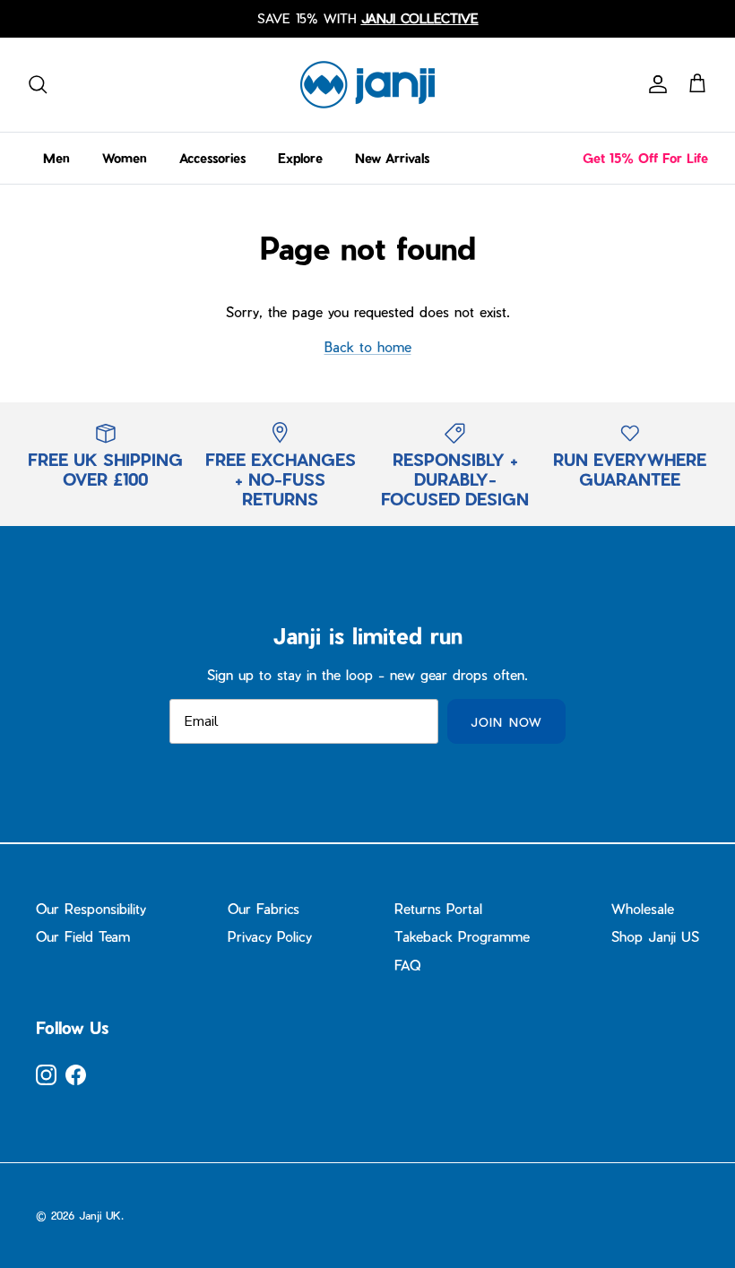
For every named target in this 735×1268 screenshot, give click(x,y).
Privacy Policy (270, 936)
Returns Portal (438, 909)
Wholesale (642, 909)
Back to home (367, 347)
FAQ (407, 965)
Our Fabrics (263, 909)
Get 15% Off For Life (645, 158)
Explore (300, 158)
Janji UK (100, 1215)
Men (56, 158)
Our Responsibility (91, 909)
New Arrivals (392, 158)
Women (124, 158)
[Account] (654, 84)
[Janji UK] (367, 85)
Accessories (212, 158)
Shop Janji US (655, 936)
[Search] (37, 84)
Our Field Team (83, 936)
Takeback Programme (462, 936)
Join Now (506, 722)
